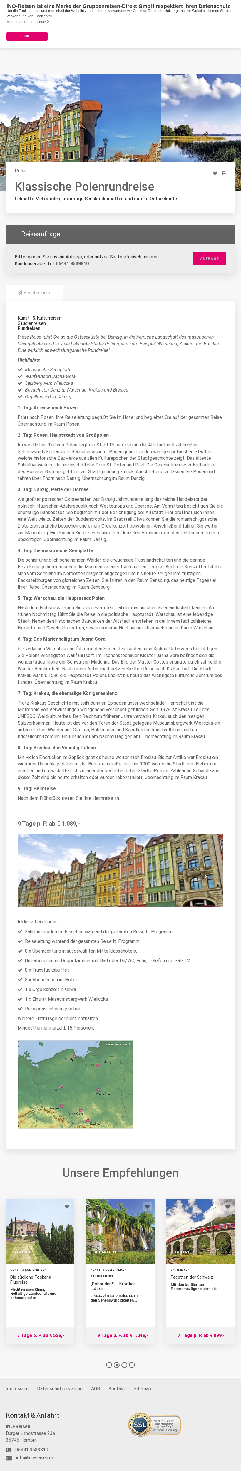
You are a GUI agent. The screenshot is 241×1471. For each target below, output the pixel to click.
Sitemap (142, 1388)
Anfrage (209, 259)
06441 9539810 (72, 263)
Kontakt (116, 1388)
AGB (95, 1388)
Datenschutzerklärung (60, 1388)
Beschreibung (36, 292)
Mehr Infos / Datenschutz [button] (26, 22)
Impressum (17, 1388)
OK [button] (26, 36)
